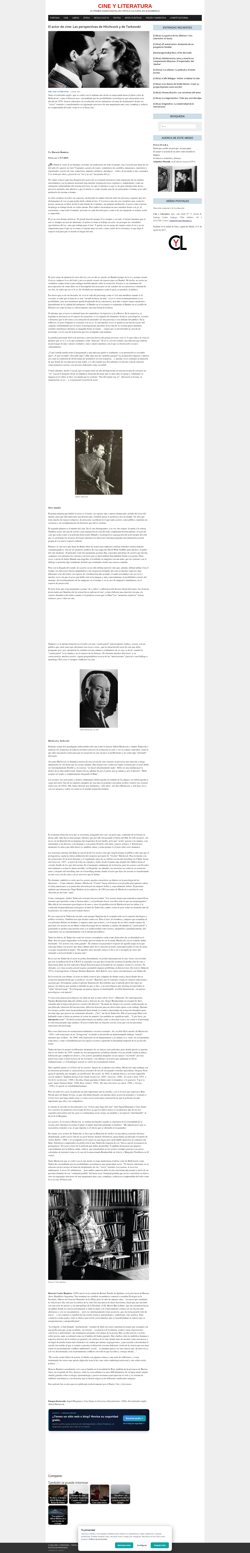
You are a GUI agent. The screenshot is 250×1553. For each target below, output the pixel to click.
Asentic (61, 1550)
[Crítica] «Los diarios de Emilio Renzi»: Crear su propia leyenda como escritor (176, 85)
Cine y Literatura (60, 92)
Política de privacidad (58, 1548)
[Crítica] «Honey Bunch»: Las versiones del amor (177, 92)
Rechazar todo (124, 1545)
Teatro (117, 17)
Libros (75, 17)
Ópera (86, 17)
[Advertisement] (98, 130)
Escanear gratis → (134, 1418)
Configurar (142, 1545)
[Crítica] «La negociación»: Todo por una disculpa (177, 98)
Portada (55, 17)
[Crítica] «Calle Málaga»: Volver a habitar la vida (176, 78)
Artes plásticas (133, 17)
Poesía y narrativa (156, 17)
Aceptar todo (160, 1545)
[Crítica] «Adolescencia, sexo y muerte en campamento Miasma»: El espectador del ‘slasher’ (173, 61)
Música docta (101, 17)
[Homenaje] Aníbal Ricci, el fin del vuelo (172, 52)
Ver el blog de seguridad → (133, 1423)
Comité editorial (179, 17)
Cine (66, 17)
